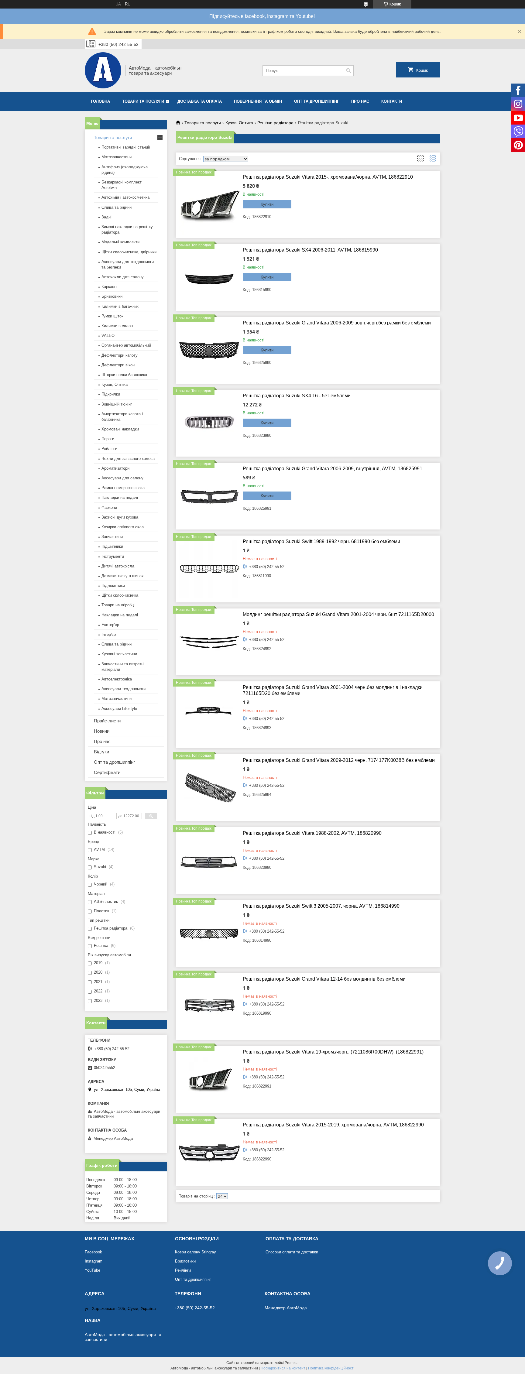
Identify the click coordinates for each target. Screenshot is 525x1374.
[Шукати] (348, 70)
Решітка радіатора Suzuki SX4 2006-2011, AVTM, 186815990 (310, 249)
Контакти (391, 101)
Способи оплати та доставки (292, 1252)
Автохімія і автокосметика (125, 197)
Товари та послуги (143, 101)
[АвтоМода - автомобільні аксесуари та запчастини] (103, 70)
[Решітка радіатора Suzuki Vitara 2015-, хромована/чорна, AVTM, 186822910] (209, 204)
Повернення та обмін (258, 101)
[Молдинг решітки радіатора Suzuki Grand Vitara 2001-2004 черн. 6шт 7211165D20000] (209, 642)
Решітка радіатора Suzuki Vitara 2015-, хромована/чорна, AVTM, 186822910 (328, 177)
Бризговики (185, 1261)
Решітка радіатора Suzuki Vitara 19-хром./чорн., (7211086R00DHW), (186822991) (333, 1051)
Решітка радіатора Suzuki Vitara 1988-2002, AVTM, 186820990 (312, 833)
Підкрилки (110, 394)
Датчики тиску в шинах (122, 576)
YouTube (92, 1270)
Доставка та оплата (199, 101)
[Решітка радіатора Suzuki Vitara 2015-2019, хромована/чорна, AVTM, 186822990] (209, 1152)
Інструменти (112, 556)
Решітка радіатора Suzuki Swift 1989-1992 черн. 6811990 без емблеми (321, 541)
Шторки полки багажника (124, 374)
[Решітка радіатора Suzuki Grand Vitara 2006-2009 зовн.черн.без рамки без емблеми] (209, 350)
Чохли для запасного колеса (128, 458)
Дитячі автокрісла (117, 566)
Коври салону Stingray (195, 1252)
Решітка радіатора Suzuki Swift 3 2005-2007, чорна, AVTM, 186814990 (321, 906)
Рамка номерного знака (123, 487)
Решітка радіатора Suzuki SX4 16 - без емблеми (297, 395)
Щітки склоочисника (119, 595)
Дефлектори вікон (118, 365)
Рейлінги (109, 448)
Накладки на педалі (119, 497)
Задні (106, 217)
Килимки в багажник (120, 306)
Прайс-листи (107, 720)
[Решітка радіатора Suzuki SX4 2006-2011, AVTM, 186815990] (209, 277)
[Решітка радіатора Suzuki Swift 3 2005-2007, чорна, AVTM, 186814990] (209, 933)
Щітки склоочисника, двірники (128, 252)
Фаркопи (109, 507)
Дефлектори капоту (119, 355)
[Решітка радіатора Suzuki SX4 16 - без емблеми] (209, 423)
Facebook (93, 1252)
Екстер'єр (110, 624)
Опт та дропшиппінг (316, 101)
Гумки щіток (112, 316)
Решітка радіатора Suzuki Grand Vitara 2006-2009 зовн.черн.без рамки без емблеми (337, 322)
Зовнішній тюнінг (116, 404)
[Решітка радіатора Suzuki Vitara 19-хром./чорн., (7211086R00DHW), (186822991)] (209, 1079)
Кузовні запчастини (119, 654)
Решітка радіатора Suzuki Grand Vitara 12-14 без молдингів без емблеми (324, 979)
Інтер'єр (108, 634)
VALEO (108, 335)
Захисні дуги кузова (119, 517)
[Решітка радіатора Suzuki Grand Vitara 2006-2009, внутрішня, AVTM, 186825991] (209, 496)
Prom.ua (292, 1363)
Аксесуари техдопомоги (123, 689)
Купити (267, 204)
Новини (101, 731)
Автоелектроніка (116, 679)
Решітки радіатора (275, 122)
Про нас (360, 101)
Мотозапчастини (116, 157)
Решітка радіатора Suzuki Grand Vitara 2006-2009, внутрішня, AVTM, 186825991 (332, 468)
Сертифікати (107, 772)
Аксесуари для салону (122, 478)
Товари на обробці (118, 605)
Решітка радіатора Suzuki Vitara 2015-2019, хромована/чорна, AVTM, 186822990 (333, 1124)
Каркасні (109, 286)
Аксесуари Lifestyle (119, 708)
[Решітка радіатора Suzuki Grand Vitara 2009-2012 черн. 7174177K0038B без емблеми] (209, 787)
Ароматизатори (115, 468)
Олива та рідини (116, 207)
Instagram (93, 1261)
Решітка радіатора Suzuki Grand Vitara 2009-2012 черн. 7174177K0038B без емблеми (339, 760)
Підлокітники (113, 585)
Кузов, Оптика (239, 122)
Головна (100, 101)
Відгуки (101, 751)
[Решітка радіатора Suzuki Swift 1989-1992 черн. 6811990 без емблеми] (209, 569)
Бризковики (111, 296)
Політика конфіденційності (331, 1368)
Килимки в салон (117, 326)
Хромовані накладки (120, 429)
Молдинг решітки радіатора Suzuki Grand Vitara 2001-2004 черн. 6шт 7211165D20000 (338, 614)
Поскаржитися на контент (283, 1368)
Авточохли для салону (122, 277)
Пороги (107, 439)
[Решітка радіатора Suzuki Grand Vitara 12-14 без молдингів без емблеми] (209, 1006)
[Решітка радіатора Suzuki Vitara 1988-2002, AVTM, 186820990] (209, 860)
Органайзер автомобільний (126, 345)
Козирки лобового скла (122, 527)
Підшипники (112, 546)
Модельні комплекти (120, 242)
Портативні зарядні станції (125, 147)
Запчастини (112, 536)
